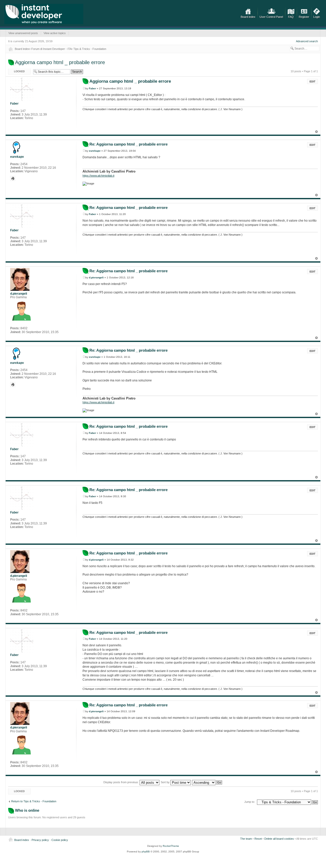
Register (304, 16)
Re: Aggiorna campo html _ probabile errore (128, 144)
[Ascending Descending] (207, 782)
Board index (248, 16)
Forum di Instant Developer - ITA (51, 48)
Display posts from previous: (121, 782)
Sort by (165, 782)
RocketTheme (171, 846)
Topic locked (16, 70)
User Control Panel (271, 16)
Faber (92, 88)
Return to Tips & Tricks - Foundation (33, 801)
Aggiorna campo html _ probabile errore (60, 62)
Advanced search (307, 41)
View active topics (55, 33)
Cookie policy (59, 839)
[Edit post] (312, 81)
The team (246, 838)
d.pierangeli (96, 277)
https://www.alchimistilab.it (98, 175)
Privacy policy (40, 839)
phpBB (146, 851)
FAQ (291, 16)
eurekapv (95, 150)
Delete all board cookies (279, 838)
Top (316, 131)
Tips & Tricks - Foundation (89, 48)
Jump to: (249, 801)
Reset (258, 838)
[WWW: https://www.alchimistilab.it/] (12, 178)
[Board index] (43, 14)
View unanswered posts (23, 33)
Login (316, 16)
